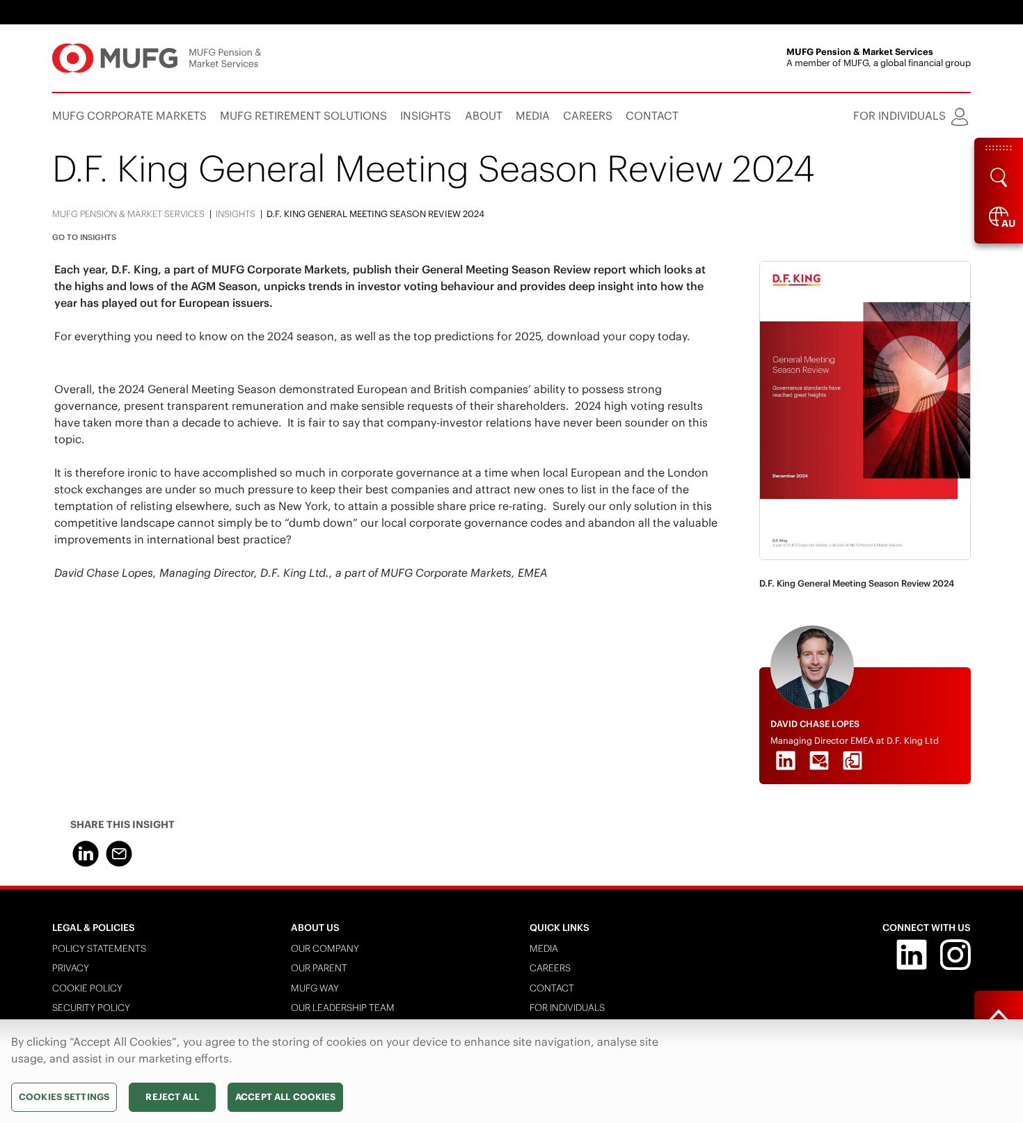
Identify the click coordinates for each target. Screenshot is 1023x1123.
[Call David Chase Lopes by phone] (852, 760)
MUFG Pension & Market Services (128, 214)
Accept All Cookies (285, 1097)
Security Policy (91, 1008)
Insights (235, 214)
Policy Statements (99, 949)
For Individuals (567, 1008)
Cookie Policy (87, 988)
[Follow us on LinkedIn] (911, 953)
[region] (511, 1071)
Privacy (70, 968)
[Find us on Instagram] (955, 953)
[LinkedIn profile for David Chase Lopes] (785, 760)
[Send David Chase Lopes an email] (819, 760)
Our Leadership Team (343, 1008)
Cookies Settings (64, 1097)
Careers (550, 968)
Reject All (171, 1097)
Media (544, 949)
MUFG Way (315, 988)
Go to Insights (84, 237)
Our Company (325, 949)
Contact (552, 988)
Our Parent (319, 968)
